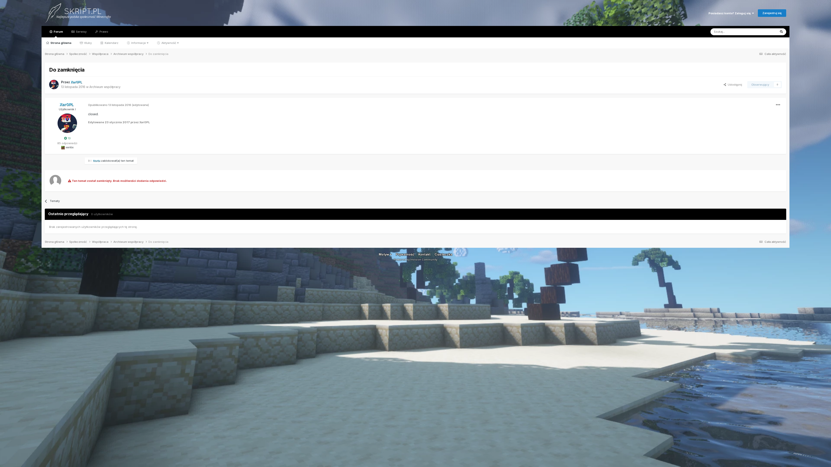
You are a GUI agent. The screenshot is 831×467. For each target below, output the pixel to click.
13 (69, 138)
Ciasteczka (443, 254)
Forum (58, 31)
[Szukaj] (781, 31)
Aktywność (169, 43)
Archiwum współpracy (105, 87)
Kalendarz (111, 43)
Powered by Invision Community (415, 259)
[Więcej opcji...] (778, 104)
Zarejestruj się (772, 13)
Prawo (103, 31)
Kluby (88, 43)
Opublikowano (109, 105)
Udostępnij (734, 84)
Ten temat (764, 31)
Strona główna (60, 43)
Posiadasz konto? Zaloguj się (730, 13)
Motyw (384, 254)
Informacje (138, 43)
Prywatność (405, 254)
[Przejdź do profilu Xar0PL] (54, 84)
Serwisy (81, 31)
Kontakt (424, 254)
